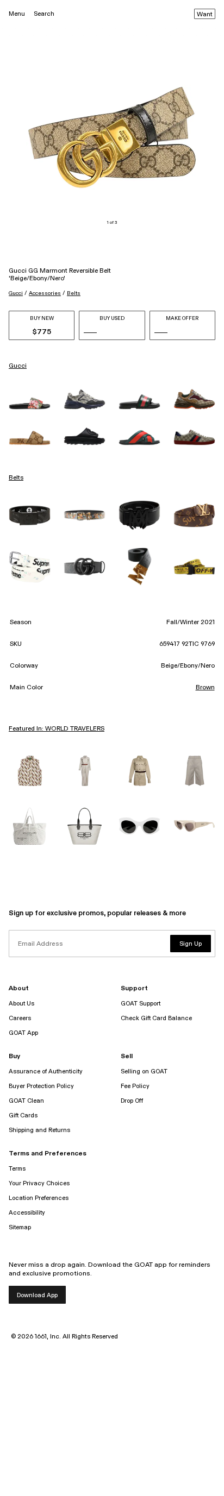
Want (205, 14)
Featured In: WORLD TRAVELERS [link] (56, 729)
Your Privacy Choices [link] (39, 1183)
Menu (17, 14)
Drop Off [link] (132, 1101)
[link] (30, 403)
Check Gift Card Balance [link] (156, 1018)
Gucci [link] (18, 366)
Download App (37, 1295)
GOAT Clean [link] (26, 1101)
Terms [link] (17, 1169)
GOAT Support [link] (140, 1004)
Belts (73, 293)
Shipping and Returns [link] (39, 1130)
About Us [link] (21, 1004)
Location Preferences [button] (39, 1198)
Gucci (16, 293)
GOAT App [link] (23, 1033)
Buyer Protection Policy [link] (41, 1086)
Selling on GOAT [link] (144, 1071)
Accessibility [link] (27, 1213)
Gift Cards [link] (23, 1115)
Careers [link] (20, 1018)
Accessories (45, 293)
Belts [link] (16, 478)
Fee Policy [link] (135, 1086)
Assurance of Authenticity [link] (46, 1071)
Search (44, 14)
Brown (205, 687)
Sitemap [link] (20, 1227)
